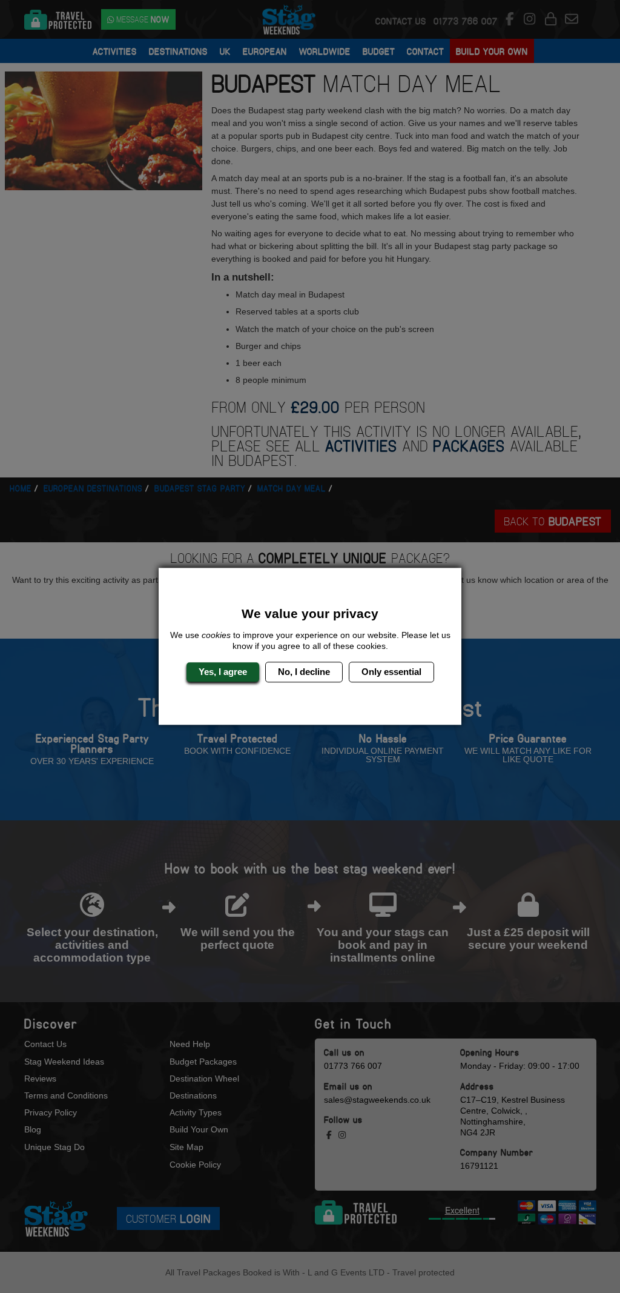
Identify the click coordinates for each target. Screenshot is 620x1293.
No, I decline (304, 671)
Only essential (391, 671)
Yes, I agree (223, 671)
